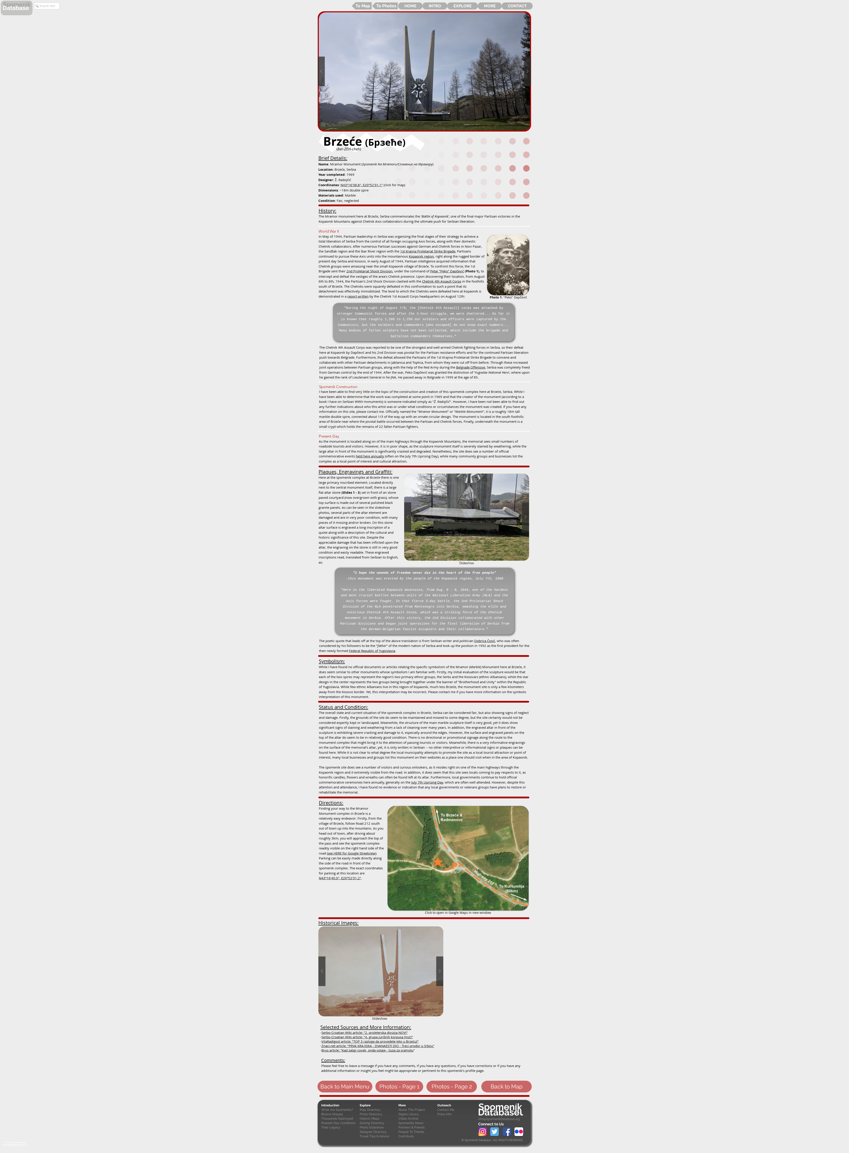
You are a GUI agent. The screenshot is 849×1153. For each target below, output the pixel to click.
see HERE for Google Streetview (351, 853)
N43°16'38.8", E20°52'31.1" (361, 185)
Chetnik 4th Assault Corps (441, 281)
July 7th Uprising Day (427, 782)
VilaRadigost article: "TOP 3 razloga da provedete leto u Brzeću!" (370, 1041)
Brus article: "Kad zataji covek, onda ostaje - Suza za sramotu (367, 1050)
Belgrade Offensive (470, 367)
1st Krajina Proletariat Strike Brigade (427, 251)
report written (358, 296)
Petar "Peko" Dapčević (447, 271)
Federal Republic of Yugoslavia (372, 650)
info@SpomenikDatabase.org (499, 1119)
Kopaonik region (421, 256)
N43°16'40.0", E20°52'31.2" (340, 878)
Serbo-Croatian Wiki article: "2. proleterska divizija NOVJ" (364, 1032)
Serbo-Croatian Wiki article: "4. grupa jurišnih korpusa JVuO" (367, 1037)
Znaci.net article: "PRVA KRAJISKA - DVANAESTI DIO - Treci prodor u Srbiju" (377, 1046)
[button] (424, 71)
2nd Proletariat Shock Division (369, 271)
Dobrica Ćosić (484, 641)
